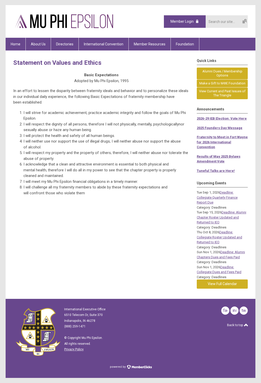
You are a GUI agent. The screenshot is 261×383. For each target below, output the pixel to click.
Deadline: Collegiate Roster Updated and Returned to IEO (219, 237)
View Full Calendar (222, 284)
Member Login (182, 21)
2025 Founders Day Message (219, 128)
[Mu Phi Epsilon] (64, 29)
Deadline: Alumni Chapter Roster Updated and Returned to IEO (221, 217)
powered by (118, 366)
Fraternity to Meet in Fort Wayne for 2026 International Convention (222, 142)
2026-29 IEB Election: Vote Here (222, 118)
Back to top (235, 325)
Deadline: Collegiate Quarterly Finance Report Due (217, 197)
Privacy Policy (74, 349)
